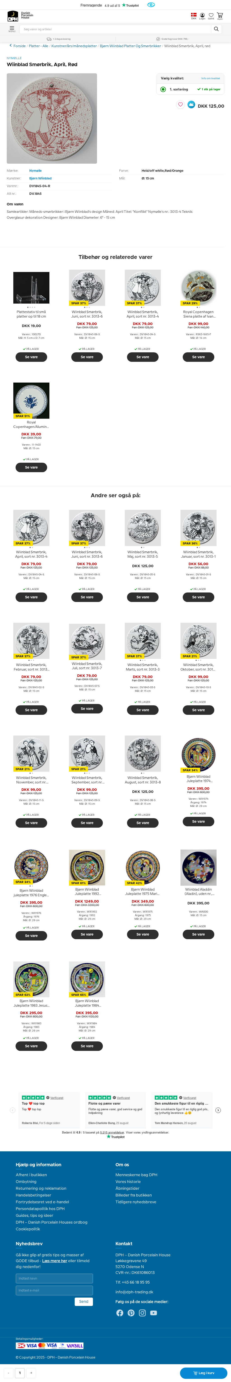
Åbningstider (127, 1188)
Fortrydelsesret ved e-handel (42, 1202)
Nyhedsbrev (29, 1244)
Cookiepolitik (28, 1229)
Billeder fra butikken (134, 1195)
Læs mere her (54, 1261)
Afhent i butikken (31, 1175)
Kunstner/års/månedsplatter (74, 46)
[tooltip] (31, 315)
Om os (122, 1165)
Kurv (219, 19)
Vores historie (128, 1182)
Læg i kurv (206, 1373)
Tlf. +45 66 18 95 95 (133, 1282)
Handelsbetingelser (33, 1195)
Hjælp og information (38, 1165)
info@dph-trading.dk (134, 1292)
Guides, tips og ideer (34, 1215)
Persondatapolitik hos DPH (40, 1209)
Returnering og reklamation (41, 1188)
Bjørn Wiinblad (40, 178)
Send (83, 1301)
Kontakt (124, 1244)
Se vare (31, 357)
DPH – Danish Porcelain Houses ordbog (52, 1222)
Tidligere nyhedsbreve (136, 1202)
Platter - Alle (38, 46)
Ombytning (26, 1182)
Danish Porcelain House (25, 15)
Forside (20, 46)
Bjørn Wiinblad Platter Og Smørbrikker (130, 46)
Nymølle (35, 170)
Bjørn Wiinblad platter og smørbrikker (11, 45)
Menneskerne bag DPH (136, 1175)
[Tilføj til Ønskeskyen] (191, 104)
